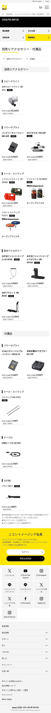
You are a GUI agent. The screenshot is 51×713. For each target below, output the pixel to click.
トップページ (3, 14)
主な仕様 (31, 31)
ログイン (25, 552)
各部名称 (5, 37)
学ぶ (3, 645)
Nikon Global (7, 699)
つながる (5, 652)
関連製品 (31, 37)
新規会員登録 (25, 558)
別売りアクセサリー (14, 59)
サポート (5, 639)
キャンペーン (7, 665)
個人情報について (9, 686)
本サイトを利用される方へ (12, 681)
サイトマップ (7, 695)
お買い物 (5, 671)
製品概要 (5, 31)
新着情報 (5, 626)
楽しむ (4, 658)
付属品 (32, 59)
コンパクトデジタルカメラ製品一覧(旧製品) (29, 14)
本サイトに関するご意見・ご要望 (15, 690)
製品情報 (9, 14)
